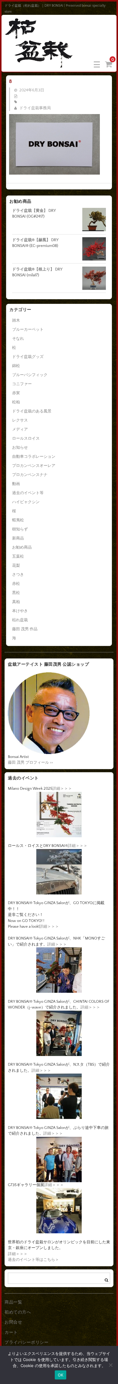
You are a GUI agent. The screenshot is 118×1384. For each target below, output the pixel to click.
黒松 (16, 593)
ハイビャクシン (26, 502)
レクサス (20, 420)
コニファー (22, 384)
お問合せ (13, 1322)
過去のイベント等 (28, 493)
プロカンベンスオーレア (33, 466)
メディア (20, 429)
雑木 (16, 320)
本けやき (20, 611)
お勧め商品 (22, 547)
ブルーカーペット (28, 329)
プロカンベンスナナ (30, 475)
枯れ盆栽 (20, 620)
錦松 (16, 366)
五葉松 (18, 556)
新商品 (18, 538)
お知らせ (20, 447)
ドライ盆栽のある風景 (31, 411)
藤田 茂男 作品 (25, 629)
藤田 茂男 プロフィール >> (30, 762)
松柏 (16, 402)
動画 (16, 484)
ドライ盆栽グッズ (28, 357)
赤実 (16, 393)
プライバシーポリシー (26, 1342)
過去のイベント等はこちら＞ (33, 1260)
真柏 (16, 602)
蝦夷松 (18, 520)
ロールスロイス (26, 438)
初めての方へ (18, 1312)
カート (11, 1332)
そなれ (18, 338)
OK (61, 1375)
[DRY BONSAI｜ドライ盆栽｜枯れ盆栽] (39, 64)
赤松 (16, 584)
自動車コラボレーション (33, 456)
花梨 (16, 565)
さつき (18, 574)
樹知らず (20, 529)
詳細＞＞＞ (62, 788)
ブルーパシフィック (30, 375)
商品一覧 (13, 1302)
